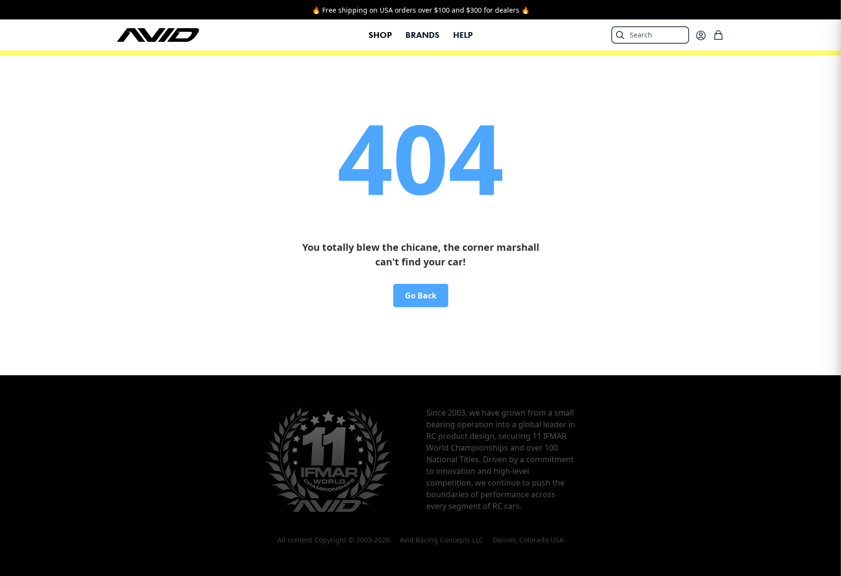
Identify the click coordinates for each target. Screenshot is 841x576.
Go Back (421, 295)
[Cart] (718, 35)
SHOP (380, 35)
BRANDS (422, 35)
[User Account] (701, 35)
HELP (463, 35)
